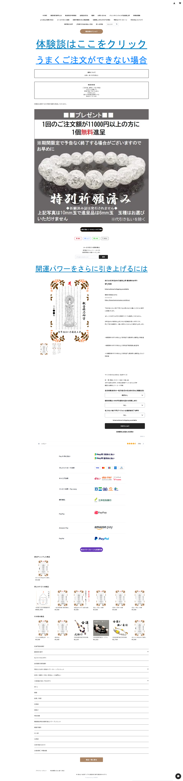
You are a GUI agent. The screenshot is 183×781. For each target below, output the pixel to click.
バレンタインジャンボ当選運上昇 (120, 15)
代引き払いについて (137, 20)
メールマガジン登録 (63, 20)
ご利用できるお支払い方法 (84, 24)
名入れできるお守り (40, 658)
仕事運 (36, 739)
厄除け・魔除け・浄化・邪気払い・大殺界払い (47, 675)
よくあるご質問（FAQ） (47, 20)
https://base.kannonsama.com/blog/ (117, 300)
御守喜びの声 (68, 24)
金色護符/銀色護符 (40, 663)
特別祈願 (37, 716)
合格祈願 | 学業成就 (40, 750)
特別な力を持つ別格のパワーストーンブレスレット (49, 669)
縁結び (36, 710)
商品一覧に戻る (91, 760)
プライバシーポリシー (41, 770)
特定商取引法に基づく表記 (57, 770)
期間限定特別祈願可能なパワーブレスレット (47, 721)
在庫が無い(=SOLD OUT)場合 (91, 229)
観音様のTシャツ (91, 31)
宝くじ (36, 687)
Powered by (89, 777)
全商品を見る (84, 15)
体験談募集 (136, 15)
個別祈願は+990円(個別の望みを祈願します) (121, 401)
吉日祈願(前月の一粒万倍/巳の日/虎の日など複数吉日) (124, 391)
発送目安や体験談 (70, 15)
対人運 (36, 733)
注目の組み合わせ (39, 745)
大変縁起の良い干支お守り (42, 681)
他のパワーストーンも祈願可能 (91, 550)
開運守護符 (37, 727)
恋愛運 (36, 704)
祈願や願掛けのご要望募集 (81, 20)
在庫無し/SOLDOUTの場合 (101, 20)
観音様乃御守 (38, 652)
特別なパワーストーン (120, 20)
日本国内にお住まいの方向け (124, 431)
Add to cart (125, 426)
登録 (103, 257)
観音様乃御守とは (56, 15)
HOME (45, 15)
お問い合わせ (102, 15)
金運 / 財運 (37, 698)
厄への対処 (99, 24)
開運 (35, 692)
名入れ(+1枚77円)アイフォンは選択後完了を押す (122, 411)
